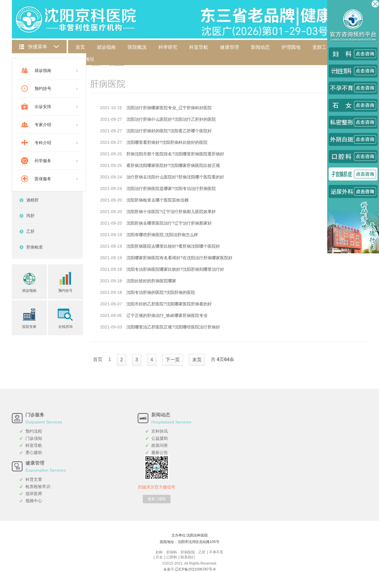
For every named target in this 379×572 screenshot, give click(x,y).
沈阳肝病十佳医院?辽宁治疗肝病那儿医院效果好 (171, 211)
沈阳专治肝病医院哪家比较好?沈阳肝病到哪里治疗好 (175, 269)
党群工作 (321, 47)
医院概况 (137, 47)
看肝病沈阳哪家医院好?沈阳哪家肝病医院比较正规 (173, 165)
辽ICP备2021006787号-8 (195, 569)
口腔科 (171, 557)
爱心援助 (33, 452)
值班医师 (33, 493)
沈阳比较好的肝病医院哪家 (151, 280)
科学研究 (167, 47)
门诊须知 (33, 438)
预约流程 (33, 431)
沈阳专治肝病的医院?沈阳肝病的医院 (160, 292)
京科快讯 (159, 431)
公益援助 (159, 438)
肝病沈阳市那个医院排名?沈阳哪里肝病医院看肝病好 (175, 154)
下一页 (173, 359)
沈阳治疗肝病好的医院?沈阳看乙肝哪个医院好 (169, 130)
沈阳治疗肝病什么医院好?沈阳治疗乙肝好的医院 (171, 119)
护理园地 (291, 47)
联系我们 (188, 557)
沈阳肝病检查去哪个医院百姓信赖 (157, 200)
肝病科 (171, 552)
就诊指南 (106, 47)
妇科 (159, 552)
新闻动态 (260, 47)
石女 (159, 557)
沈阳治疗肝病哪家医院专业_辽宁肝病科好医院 (169, 107)
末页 (197, 359)
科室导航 (198, 47)
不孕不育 (216, 552)
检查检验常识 (37, 486)
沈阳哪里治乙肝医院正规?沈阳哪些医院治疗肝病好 (173, 327)
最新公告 (159, 452)
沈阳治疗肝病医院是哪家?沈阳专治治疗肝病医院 (171, 188)
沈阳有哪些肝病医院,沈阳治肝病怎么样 (162, 234)
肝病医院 (188, 552)
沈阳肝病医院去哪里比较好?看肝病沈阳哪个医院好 (173, 246)
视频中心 (33, 500)
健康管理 (229, 47)
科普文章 (33, 479)
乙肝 (201, 552)
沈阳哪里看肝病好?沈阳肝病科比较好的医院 (167, 142)
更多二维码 (157, 499)
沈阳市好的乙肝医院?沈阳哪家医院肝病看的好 (169, 304)
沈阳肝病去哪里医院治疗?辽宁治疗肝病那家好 (169, 223)
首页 (80, 47)
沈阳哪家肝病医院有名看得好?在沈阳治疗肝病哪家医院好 (179, 257)
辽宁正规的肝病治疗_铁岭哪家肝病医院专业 (167, 315)
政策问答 (159, 445)
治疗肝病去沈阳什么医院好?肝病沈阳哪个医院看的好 (175, 177)
